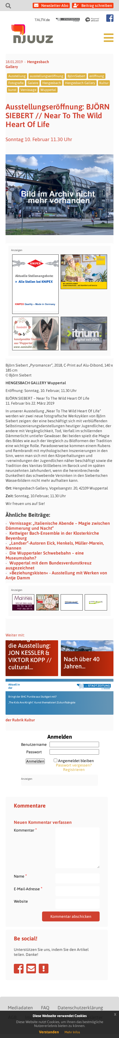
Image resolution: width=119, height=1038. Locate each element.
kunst (12, 90)
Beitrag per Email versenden (31, 968)
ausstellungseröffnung (46, 76)
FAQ (45, 1007)
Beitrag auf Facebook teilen (19, 968)
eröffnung (96, 76)
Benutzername (34, 744)
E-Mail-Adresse (28, 888)
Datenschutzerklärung (80, 1007)
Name (20, 876)
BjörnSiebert (76, 76)
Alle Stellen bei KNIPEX (34, 281)
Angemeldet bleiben (76, 761)
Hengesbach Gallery (80, 83)
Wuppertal (48, 90)
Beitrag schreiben (96, 5)
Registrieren (74, 769)
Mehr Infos (72, 1032)
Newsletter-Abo (54, 5)
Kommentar (25, 830)
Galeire (33, 83)
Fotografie (16, 83)
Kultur (103, 83)
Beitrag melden (43, 968)
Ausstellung (17, 76)
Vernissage (28, 90)
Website (21, 901)
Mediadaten (20, 1007)
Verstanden (49, 1032)
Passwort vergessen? (74, 765)
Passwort (34, 752)
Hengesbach (51, 83)
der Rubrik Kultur (20, 720)
